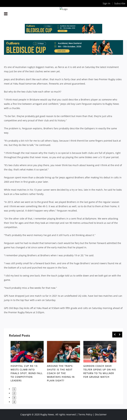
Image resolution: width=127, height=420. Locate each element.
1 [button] (14, 389)
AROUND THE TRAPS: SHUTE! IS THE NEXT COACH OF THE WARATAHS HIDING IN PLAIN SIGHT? (61, 373)
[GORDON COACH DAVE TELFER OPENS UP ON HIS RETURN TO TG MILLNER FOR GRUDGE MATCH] (99, 351)
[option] (27, 362)
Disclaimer (101, 414)
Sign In (106, 3)
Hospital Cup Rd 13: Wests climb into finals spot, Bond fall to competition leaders (27, 373)
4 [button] (14, 402)
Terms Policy (85, 414)
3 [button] (14, 397)
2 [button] (14, 393)
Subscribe (119, 3)
